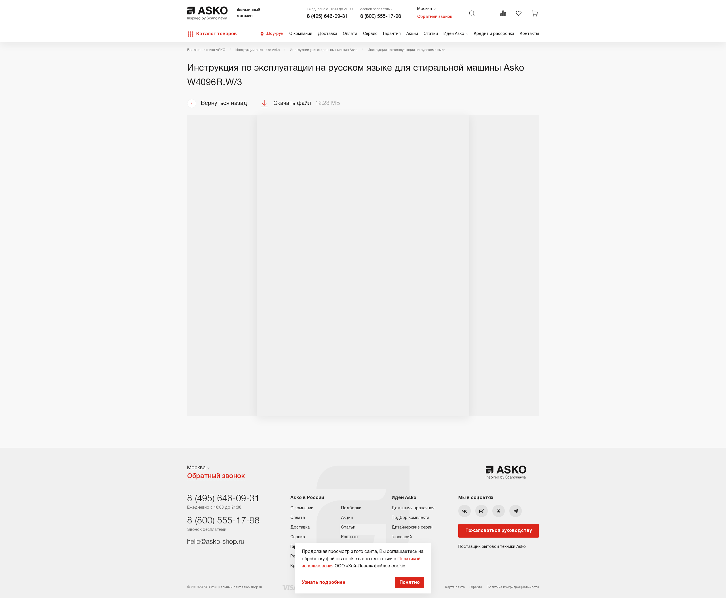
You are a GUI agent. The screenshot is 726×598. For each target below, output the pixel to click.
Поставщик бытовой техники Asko (492, 547)
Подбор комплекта (410, 518)
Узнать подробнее (323, 583)
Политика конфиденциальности (513, 587)
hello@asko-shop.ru (215, 542)
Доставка (327, 34)
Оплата (350, 34)
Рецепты (349, 537)
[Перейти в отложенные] (519, 13)
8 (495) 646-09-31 (327, 16)
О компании (300, 34)
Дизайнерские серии (412, 527)
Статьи (431, 34)
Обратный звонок (434, 17)
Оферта (475, 587)
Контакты (529, 34)
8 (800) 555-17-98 (380, 16)
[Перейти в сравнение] (503, 13)
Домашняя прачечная (413, 508)
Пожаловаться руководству (498, 531)
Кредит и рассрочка (494, 34)
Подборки (351, 508)
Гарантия (392, 34)
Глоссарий (402, 537)
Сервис (370, 34)
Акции (412, 34)
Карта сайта (455, 587)
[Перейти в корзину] (534, 13)
